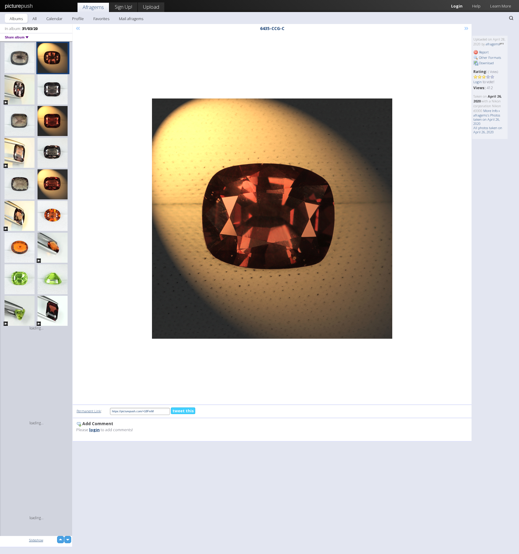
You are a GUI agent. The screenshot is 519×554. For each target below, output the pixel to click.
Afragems (93, 7)
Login (457, 6)
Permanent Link (89, 411)
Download (486, 63)
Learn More (500, 6)
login (94, 429)
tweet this (183, 410)
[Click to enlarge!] (272, 218)
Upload (151, 6)
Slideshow (36, 540)
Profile (78, 18)
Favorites (101, 18)
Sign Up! (123, 6)
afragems (492, 44)
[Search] (511, 18)
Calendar (54, 18)
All (34, 18)
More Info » (491, 110)
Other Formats (489, 57)
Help (476, 6)
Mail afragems (131, 18)
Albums (16, 18)
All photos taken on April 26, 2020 (487, 130)
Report (483, 52)
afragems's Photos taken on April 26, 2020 (486, 119)
